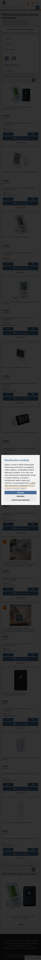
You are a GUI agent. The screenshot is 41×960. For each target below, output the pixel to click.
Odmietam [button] (20, 496)
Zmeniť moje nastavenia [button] (21, 500)
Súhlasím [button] (20, 492)
